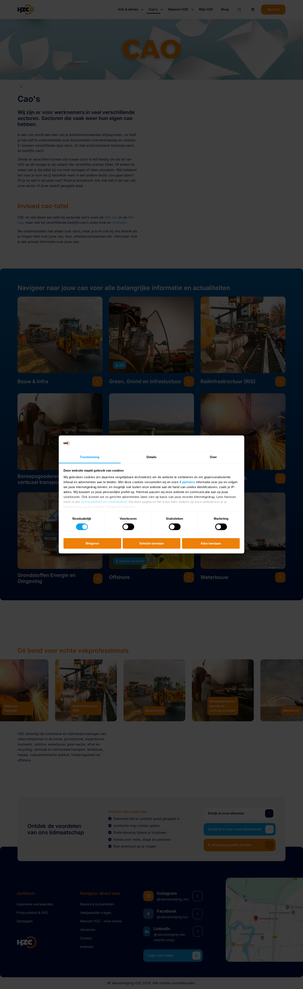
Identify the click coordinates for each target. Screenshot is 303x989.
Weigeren (92, 543)
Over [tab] (213, 457)
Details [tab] (152, 457)
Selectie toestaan (151, 543)
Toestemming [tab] (89, 457)
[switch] (128, 526)
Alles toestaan (211, 543)
